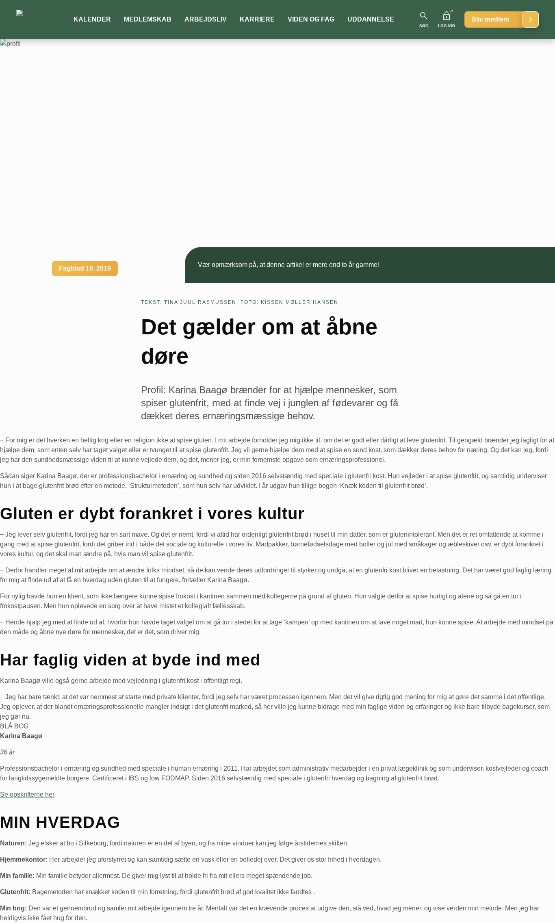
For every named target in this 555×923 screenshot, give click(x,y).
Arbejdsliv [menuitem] (205, 19)
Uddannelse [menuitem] (370, 19)
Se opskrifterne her (27, 794)
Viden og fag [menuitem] (311, 19)
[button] (423, 19)
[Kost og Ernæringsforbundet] (36, 19)
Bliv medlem (490, 19)
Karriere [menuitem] (257, 19)
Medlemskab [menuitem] (147, 19)
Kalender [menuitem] (92, 19)
